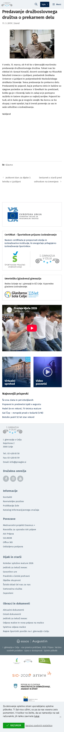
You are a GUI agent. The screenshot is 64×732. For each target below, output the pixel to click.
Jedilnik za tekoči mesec (15, 567)
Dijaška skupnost (12, 580)
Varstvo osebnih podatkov (38, 725)
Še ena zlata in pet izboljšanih (17, 400)
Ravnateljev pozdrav (13, 501)
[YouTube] (20, 479)
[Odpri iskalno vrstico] (36, 4)
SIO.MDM (7, 538)
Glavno (9, 164)
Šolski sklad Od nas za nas (17, 584)
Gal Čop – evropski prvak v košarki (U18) (22, 413)
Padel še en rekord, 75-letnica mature (21, 408)
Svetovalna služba (12, 589)
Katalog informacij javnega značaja (21, 510)
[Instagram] (13, 479)
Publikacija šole (11, 505)
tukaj (36, 716)
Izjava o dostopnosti (33, 650)
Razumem (15, 725)
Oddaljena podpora (13, 546)
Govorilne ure (10, 571)
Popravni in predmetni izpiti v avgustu (21, 404)
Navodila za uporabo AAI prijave (19, 529)
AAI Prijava (8, 533)
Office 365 (8, 542)
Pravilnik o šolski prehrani (16, 576)
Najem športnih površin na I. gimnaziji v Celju (26, 631)
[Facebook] (6, 479)
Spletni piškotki (50, 650)
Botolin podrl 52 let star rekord (18, 417)
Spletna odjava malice (14, 627)
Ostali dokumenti (12, 614)
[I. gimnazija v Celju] (6, 4)
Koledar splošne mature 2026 (18, 563)
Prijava (50, 647)
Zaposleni (8, 593)
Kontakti (7, 497)
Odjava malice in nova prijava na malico (23, 622)
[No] (60, 716)
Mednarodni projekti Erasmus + (19, 525)
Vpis (44, 4)
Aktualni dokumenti (13, 610)
